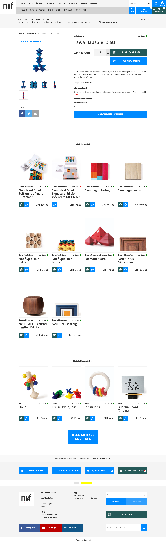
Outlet (77, 10)
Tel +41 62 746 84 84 (49, 514)
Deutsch (116, 502)
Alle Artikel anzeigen (83, 437)
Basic (50, 10)
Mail (35, 114)
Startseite (23, 33)
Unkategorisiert (34, 33)
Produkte (50, 3)
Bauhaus (68, 10)
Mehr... (77, 95)
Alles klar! (143, 19)
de (156, 2)
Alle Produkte (27, 10)
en (156, 4)
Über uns (39, 3)
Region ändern (109, 22)
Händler (73, 3)
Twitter (28, 114)
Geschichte (62, 3)
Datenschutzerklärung (85, 498)
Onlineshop (126, 514)
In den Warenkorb (21, 204)
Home (23, 3)
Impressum (79, 496)
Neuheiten (40, 10)
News (31, 3)
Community (94, 3)
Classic (58, 10)
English (137, 502)
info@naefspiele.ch (49, 512)
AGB (84, 10)
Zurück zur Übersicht (31, 41)
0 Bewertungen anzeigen (110, 114)
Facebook (22, 114)
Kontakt (83, 3)
